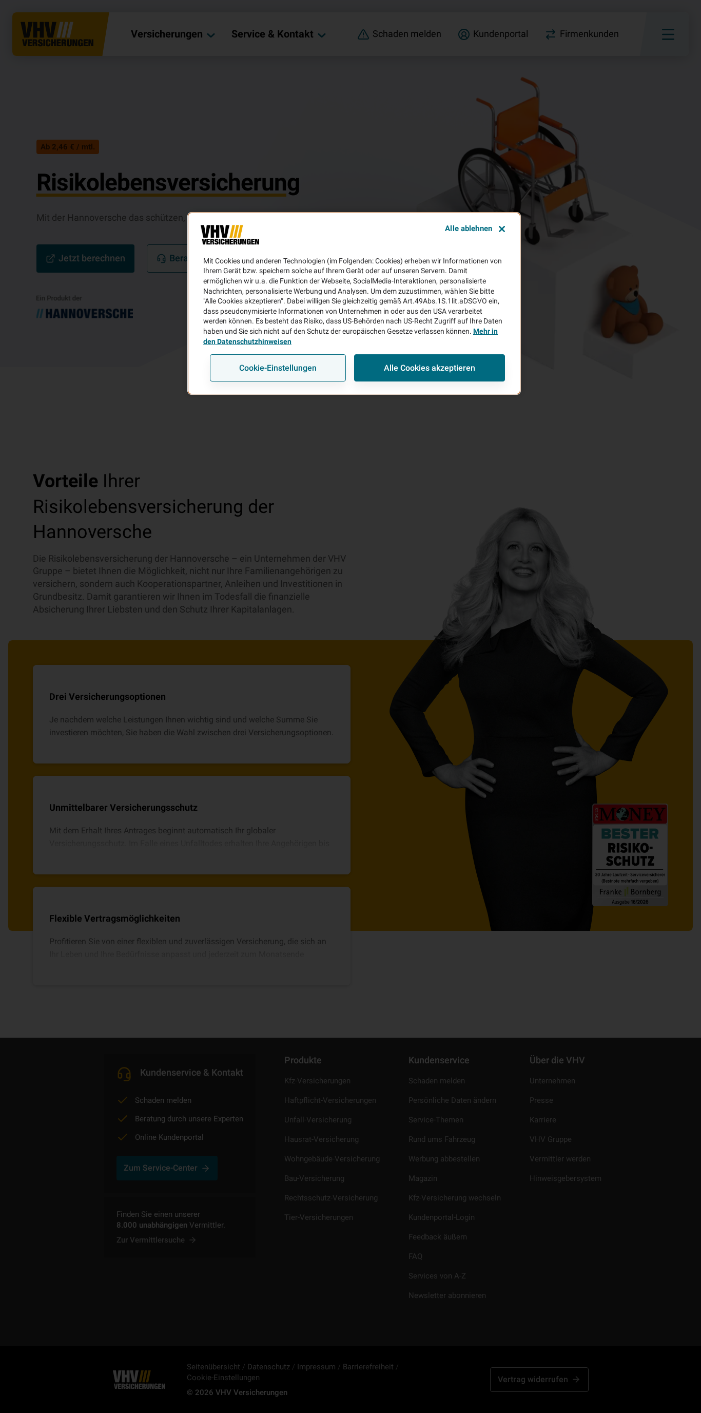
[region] (354, 303)
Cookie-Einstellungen (278, 368)
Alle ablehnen (468, 228)
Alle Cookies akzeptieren (429, 368)
